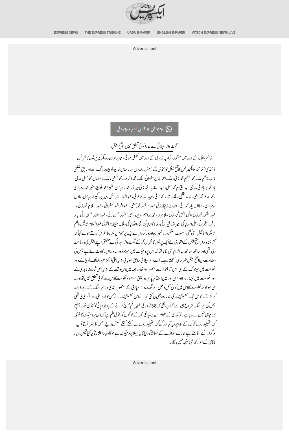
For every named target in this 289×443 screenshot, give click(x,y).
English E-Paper (171, 32)
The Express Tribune (103, 32)
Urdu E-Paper (138, 32)
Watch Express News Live (213, 32)
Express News (66, 32)
